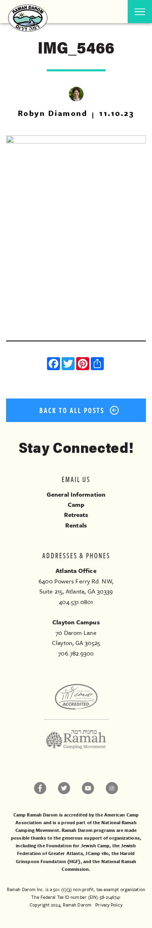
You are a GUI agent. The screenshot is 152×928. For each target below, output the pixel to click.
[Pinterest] (83, 364)
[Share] (98, 364)
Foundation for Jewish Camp (78, 845)
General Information (76, 494)
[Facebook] (54, 364)
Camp (76, 504)
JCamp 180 (97, 853)
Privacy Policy (108, 904)
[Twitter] (69, 364)
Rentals (76, 525)
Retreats (76, 514)
